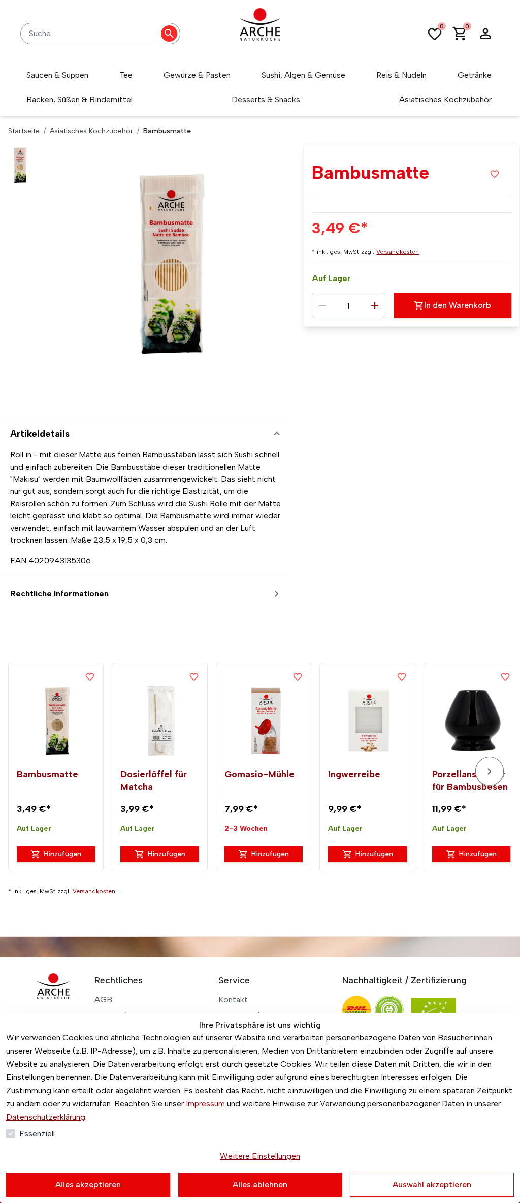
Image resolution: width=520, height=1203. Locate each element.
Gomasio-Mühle (259, 774)
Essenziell (37, 1133)
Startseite (24, 131)
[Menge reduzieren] (322, 305)
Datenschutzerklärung (45, 1117)
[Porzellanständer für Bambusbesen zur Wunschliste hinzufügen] (505, 676)
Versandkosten (397, 251)
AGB (103, 999)
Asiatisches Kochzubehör (91, 131)
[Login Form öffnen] (485, 33)
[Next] (489, 771)
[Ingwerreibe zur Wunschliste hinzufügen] (402, 676)
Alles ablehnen (260, 1184)
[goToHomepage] (260, 33)
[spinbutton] (349, 305)
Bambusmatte (47, 774)
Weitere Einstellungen (260, 1156)
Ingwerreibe (354, 774)
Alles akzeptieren (88, 1184)
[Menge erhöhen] (375, 305)
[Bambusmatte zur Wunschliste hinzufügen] (494, 174)
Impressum (205, 1103)
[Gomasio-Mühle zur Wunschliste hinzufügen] (297, 676)
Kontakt (233, 999)
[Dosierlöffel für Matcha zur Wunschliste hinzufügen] (194, 676)
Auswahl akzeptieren (432, 1184)
